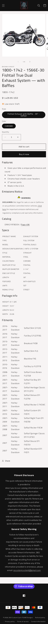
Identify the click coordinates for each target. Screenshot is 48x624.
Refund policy (40, 617)
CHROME (9, 126)
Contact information (38, 621)
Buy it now (24, 154)
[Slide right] (30, 62)
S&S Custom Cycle (15, 617)
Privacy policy (10, 621)
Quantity (5, 132)
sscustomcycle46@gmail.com (27, 570)
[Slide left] (18, 62)
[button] (3, 5)
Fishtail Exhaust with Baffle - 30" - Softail (24, 114)
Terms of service (23, 621)
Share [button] (7, 460)
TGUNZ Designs (27, 617)
